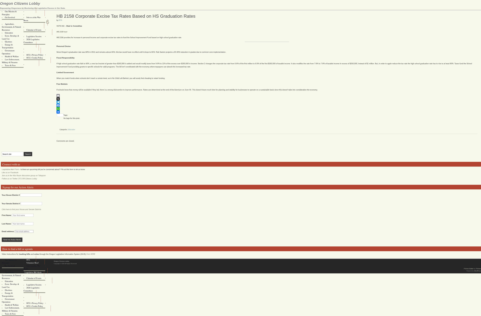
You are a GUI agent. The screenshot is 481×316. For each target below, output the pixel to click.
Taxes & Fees (10, 65)
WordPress (477, 271)
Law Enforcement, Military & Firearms (10, 61)
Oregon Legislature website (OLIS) (38, 59)
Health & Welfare (12, 56)
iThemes (478, 268)
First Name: (7, 215)
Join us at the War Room (32, 19)
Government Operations (8, 52)
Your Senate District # (11, 204)
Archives (29, 64)
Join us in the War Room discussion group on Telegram (24, 175)
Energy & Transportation (7, 46)
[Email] (266, 95)
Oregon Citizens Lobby (20, 4)
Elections (8, 41)
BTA (60, 20)
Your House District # (11, 195)
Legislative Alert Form (10, 169)
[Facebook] (266, 105)
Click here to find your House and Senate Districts (21, 209)
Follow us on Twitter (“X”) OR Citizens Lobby (19, 179)
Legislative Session (33, 36)
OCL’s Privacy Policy (34, 55)
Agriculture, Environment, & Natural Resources (11, 27)
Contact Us (30, 52)
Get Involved (10, 17)
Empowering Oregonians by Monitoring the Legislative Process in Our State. (32, 8)
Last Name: (6, 224)
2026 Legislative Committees (32, 41)
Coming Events (32, 27)
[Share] (266, 112)
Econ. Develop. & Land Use (10, 37)
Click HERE (90, 254)
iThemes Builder (468, 268)
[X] (266, 99)
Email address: (8, 231)
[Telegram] (266, 102)
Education (9, 32)
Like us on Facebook (10, 172)
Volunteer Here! (32, 14)
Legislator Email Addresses (35, 33)
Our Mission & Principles (9, 13)
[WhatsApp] (266, 108)
